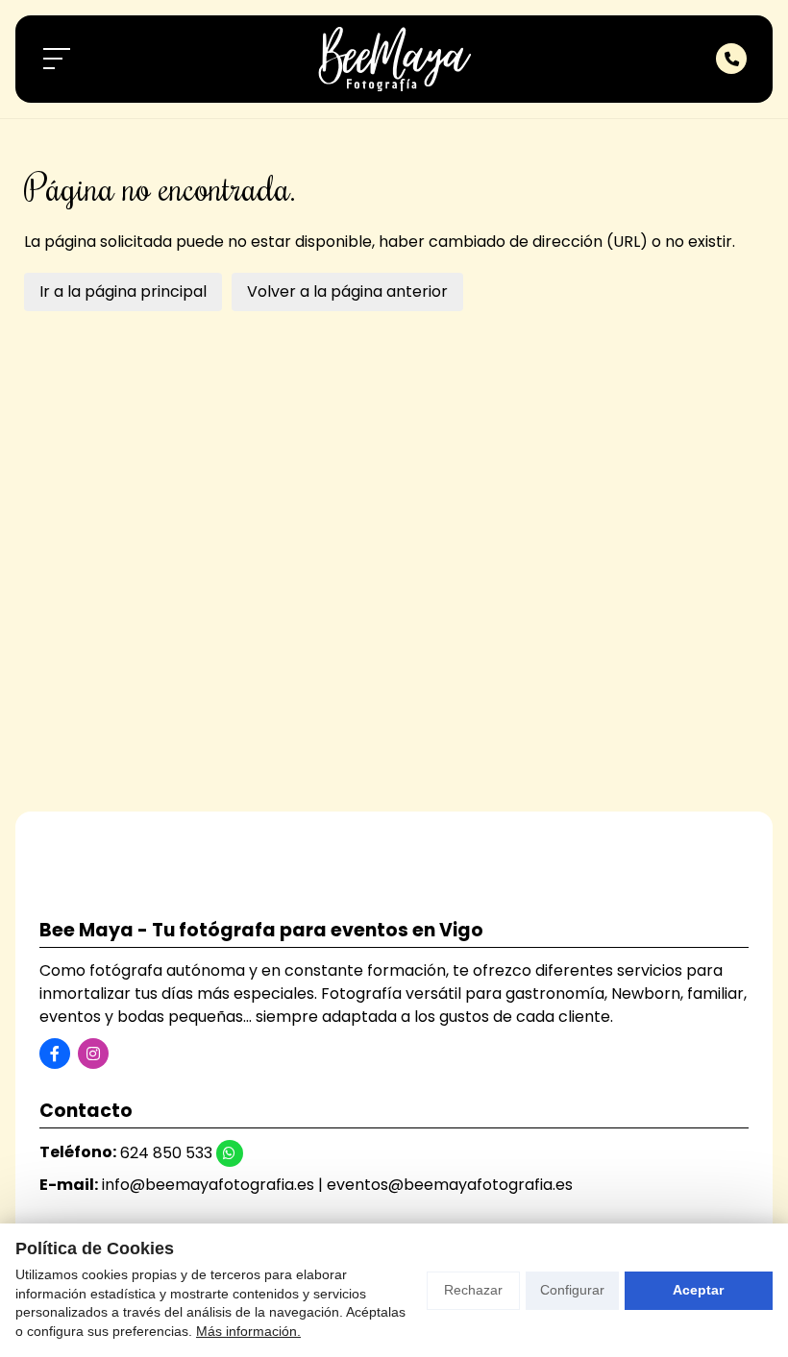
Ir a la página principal (123, 291)
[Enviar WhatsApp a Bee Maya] (229, 1153)
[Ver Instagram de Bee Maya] (93, 1053)
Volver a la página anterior (347, 291)
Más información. (248, 1331)
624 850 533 (166, 1153)
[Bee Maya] (394, 59)
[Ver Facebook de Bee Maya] (54, 1053)
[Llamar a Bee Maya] (731, 58)
